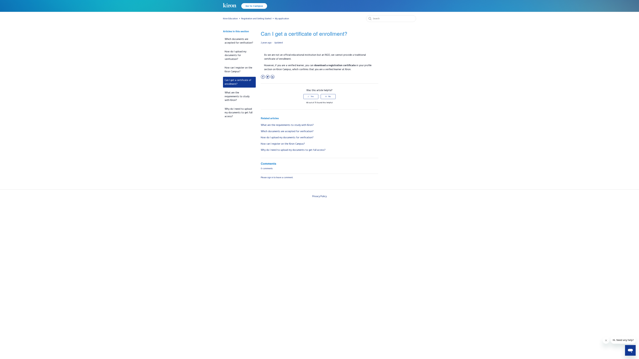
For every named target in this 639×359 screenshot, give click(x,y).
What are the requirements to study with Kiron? (237, 96)
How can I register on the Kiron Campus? (238, 69)
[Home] (229, 6)
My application (282, 18)
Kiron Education (230, 18)
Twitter (268, 77)
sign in (270, 177)
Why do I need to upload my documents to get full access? (238, 112)
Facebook (263, 77)
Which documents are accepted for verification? (239, 41)
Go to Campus (254, 6)
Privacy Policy (319, 196)
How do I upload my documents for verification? (235, 55)
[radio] (310, 96)
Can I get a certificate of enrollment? (238, 82)
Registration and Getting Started (256, 18)
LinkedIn (272, 77)
